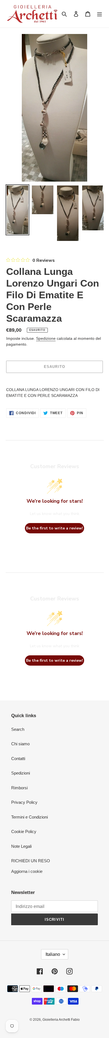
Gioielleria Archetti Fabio (61, 1020)
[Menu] (99, 14)
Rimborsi (19, 787)
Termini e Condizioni (29, 817)
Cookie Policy (23, 831)
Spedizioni (20, 773)
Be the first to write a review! (54, 528)
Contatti (18, 758)
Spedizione (46, 338)
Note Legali (21, 846)
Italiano (53, 954)
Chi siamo (20, 743)
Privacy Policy (24, 802)
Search (17, 729)
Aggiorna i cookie (26, 871)
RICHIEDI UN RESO (30, 860)
